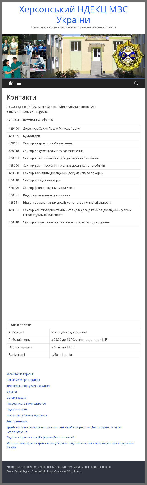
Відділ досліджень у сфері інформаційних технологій (40, 437)
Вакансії (12, 391)
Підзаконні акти (17, 409)
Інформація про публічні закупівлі (28, 386)
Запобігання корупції (20, 374)
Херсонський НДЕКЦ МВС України (73, 14)
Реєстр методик (17, 421)
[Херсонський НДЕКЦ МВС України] (73, 36)
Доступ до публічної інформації (27, 415)
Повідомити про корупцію (23, 380)
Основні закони (17, 397)
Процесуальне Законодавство (26, 403)
